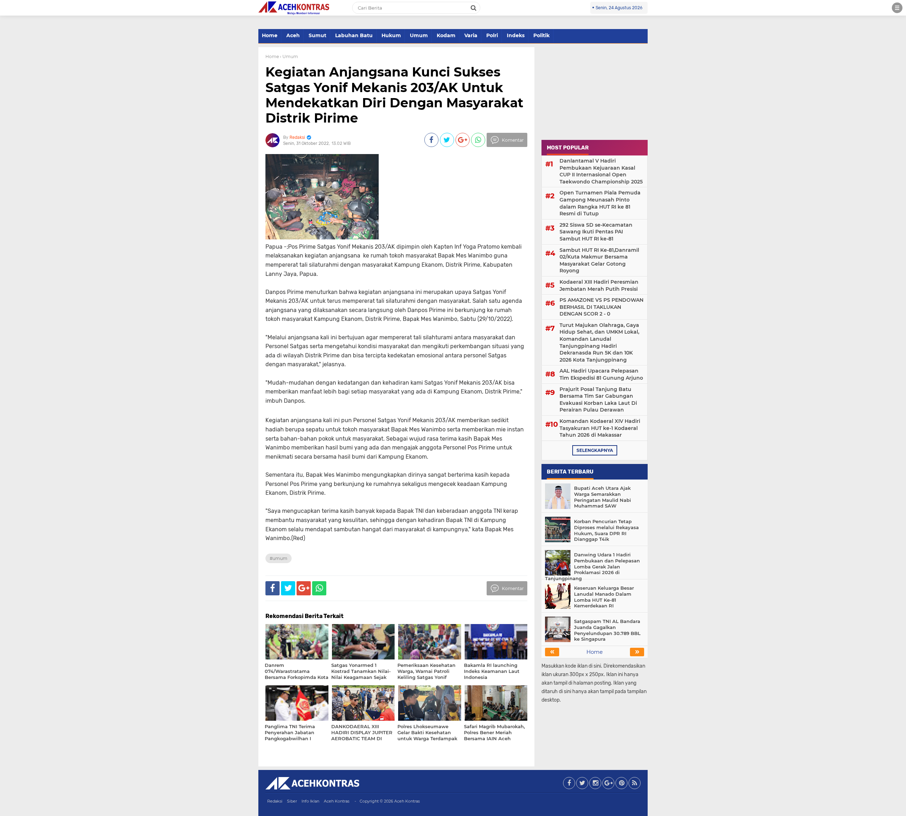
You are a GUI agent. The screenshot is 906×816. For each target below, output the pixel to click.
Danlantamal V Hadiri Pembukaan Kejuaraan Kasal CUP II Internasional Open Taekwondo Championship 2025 (601, 171)
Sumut (317, 35)
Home (269, 35)
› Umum (289, 56)
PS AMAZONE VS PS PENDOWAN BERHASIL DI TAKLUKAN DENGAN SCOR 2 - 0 (601, 307)
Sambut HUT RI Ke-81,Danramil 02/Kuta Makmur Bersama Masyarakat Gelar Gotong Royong (599, 260)
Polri (492, 35)
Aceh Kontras (336, 801)
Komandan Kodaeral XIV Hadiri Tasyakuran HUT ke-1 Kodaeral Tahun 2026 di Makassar (600, 428)
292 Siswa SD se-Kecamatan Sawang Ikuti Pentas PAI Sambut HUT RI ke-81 (596, 232)
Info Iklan (310, 801)
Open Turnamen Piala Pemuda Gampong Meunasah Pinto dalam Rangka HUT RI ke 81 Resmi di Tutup (600, 203)
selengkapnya (595, 450)
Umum (419, 35)
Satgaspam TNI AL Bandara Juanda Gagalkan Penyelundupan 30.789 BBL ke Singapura (607, 630)
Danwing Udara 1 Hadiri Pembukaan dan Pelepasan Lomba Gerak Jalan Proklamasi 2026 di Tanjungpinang (592, 567)
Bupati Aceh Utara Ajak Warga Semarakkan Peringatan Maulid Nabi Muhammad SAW (602, 497)
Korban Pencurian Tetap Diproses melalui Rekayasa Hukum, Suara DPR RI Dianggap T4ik (606, 530)
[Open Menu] (897, 7)
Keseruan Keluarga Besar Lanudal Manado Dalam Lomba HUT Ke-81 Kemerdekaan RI (604, 597)
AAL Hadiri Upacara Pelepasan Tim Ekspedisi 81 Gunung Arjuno (601, 374)
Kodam (446, 35)
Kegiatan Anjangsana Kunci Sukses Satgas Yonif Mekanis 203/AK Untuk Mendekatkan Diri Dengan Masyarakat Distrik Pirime (394, 95)
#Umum (278, 558)
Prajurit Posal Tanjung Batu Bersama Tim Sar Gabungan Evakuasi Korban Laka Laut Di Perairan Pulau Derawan (598, 399)
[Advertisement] (594, 91)
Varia (470, 35)
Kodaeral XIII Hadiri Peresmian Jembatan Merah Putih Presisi (599, 285)
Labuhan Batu (354, 35)
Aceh (293, 35)
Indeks (515, 35)
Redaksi (274, 801)
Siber (292, 801)
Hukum (391, 35)
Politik (541, 35)
